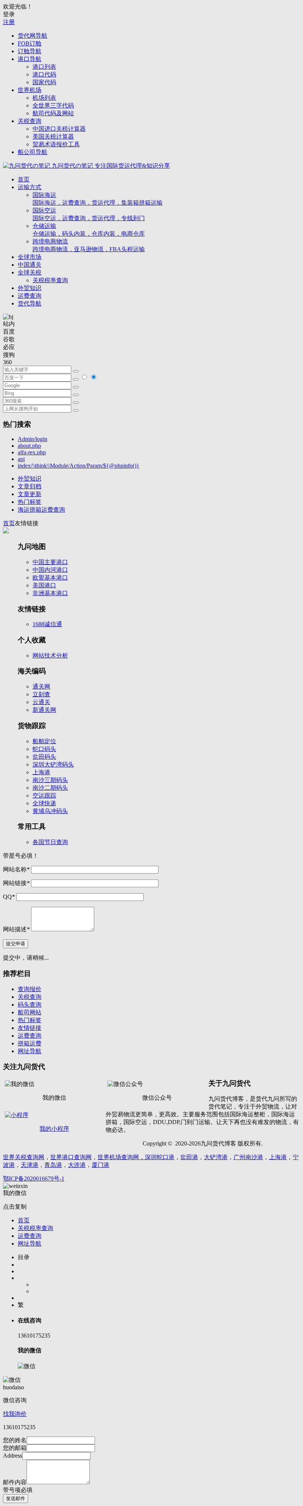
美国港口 (44, 585)
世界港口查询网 (71, 1157)
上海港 (41, 772)
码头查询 (29, 1004)
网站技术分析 (50, 655)
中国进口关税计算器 (59, 129)
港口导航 (29, 59)
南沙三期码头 (50, 780)
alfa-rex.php (32, 452)
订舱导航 (29, 51)
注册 (9, 22)
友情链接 (29, 1028)
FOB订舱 (29, 43)
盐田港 (189, 1157)
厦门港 (100, 1165)
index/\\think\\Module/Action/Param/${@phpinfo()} (78, 465)
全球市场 (29, 257)
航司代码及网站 (53, 113)
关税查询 (29, 121)
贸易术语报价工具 (56, 144)
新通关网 (44, 710)
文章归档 (29, 486)
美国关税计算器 (53, 136)
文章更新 (29, 494)
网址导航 (29, 1051)
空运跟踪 (44, 795)
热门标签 (29, 502)
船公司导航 (32, 152)
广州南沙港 (248, 1157)
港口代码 (44, 74)
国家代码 (44, 82)
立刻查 (41, 694)
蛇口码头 (44, 749)
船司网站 (29, 1012)
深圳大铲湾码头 (53, 764)
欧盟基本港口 (50, 577)
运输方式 (29, 187)
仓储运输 (89, 230)
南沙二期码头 (50, 788)
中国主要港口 (50, 562)
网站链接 (16, 883)
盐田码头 (44, 757)
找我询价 (15, 1414)
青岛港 (53, 1165)
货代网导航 (32, 36)
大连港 (77, 1165)
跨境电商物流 (89, 245)
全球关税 (29, 272)
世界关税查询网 (23, 1157)
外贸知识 (29, 288)
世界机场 (29, 90)
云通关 (41, 702)
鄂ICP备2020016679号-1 (33, 1178)
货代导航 (29, 303)
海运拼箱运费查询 (41, 509)
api (21, 459)
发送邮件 (15, 1498)
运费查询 (29, 296)
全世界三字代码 (53, 105)
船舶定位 (44, 741)
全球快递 (44, 803)
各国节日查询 (50, 842)
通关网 (41, 686)
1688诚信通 (47, 624)
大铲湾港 (216, 1157)
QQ (9, 897)
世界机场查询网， (121, 1157)
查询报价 (29, 989)
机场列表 (44, 98)
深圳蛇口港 (159, 1157)
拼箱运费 (29, 1043)
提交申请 (15, 943)
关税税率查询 (50, 280)
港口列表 (44, 67)
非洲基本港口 (50, 593)
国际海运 (98, 199)
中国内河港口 (50, 570)
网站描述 (16, 929)
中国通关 (29, 265)
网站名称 (16, 869)
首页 (24, 179)
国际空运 (89, 214)
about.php (29, 446)
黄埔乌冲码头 (50, 811)
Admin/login (32, 439)
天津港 (29, 1165)
